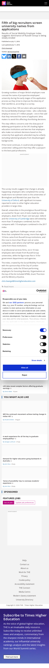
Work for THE (24, 572)
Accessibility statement (24, 584)
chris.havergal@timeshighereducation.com (18, 281)
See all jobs (8, 503)
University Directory (24, 599)
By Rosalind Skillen (8, 419)
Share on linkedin (9, 56)
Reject (24, 375)
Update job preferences (25, 503)
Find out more (12, 657)
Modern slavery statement (24, 595)
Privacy (24, 576)
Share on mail (24, 56)
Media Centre (24, 592)
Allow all (24, 368)
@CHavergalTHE (13, 52)
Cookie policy (24, 580)
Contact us (24, 564)
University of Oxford (10, 200)
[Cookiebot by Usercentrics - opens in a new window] (36, 291)
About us (24, 568)
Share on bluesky (4, 56)
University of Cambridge (19, 218)
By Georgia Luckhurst (9, 442)
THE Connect (24, 588)
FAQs (24, 560)
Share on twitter (14, 56)
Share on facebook (19, 56)
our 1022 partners (16, 302)
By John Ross (6, 464)
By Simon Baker (7, 391)
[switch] (43, 337)
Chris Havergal (7, 48)
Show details (37, 360)
